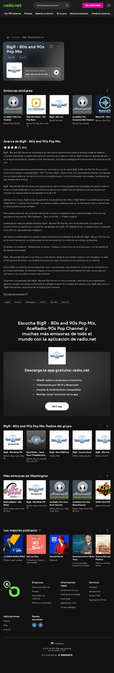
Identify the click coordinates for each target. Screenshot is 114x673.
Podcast (28, 14)
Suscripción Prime (97, 600)
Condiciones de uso (69, 590)
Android (7, 630)
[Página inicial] (8, 37)
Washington (30, 302)
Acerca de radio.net (41, 587)
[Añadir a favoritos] (51, 46)
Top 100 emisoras (12, 14)
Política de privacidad (70, 594)
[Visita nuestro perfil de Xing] (40, 625)
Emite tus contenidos (41, 603)
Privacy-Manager (68, 607)
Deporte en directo (44, 14)
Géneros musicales (79, 14)
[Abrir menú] (108, 5)
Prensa (35, 592)
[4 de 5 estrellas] (16, 147)
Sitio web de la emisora (14, 294)
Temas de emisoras (101, 14)
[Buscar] (67, 5)
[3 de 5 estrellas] (12, 147)
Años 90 (22, 57)
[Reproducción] (56, 72)
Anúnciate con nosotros (38, 597)
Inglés (7, 302)
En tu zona (61, 14)
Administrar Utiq (68, 603)
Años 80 (11, 57)
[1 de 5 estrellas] (5, 147)
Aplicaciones (94, 592)
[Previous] (100, 90)
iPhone (7, 621)
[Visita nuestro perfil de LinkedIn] (34, 625)
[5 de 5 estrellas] (19, 147)
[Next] (107, 90)
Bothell (18, 302)
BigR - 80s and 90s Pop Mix (37, 74)
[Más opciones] (59, 46)
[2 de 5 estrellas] (9, 147)
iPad (6, 625)
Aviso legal (65, 599)
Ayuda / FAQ (94, 596)
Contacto (93, 587)
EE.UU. (43, 302)
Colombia (58, 644)
